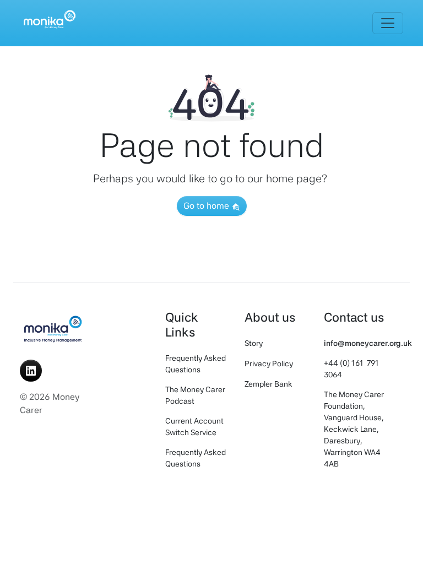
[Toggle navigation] (387, 23)
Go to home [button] (207, 205)
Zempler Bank (268, 383)
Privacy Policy (269, 363)
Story (254, 343)
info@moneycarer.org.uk (368, 343)
